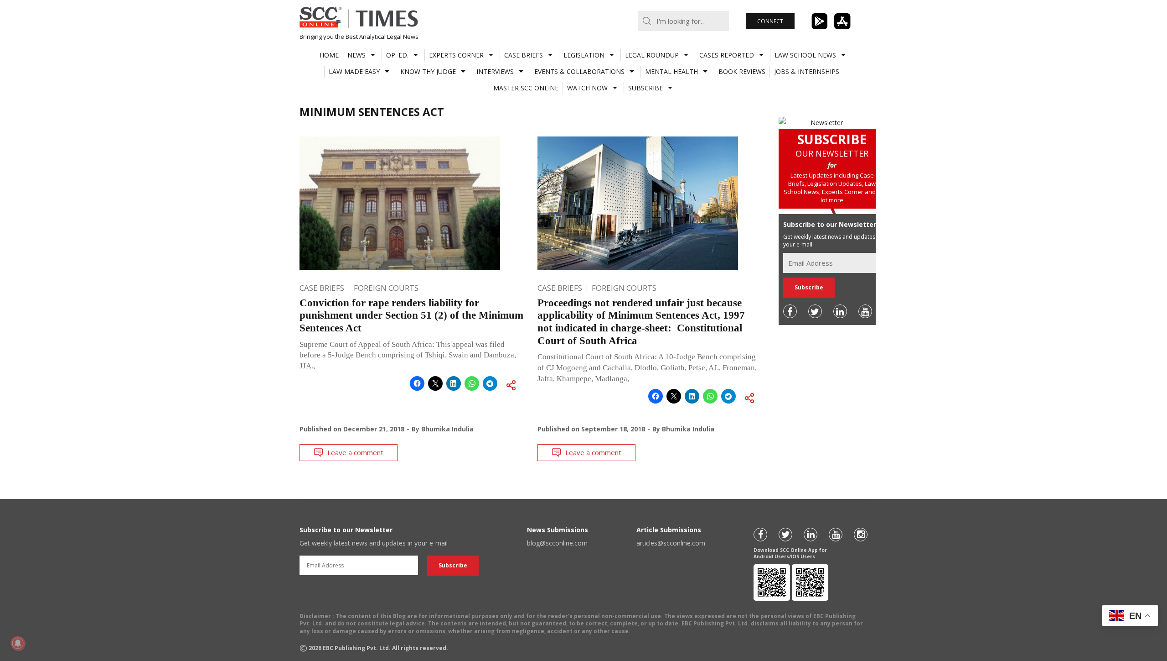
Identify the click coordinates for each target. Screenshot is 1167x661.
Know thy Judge (428, 71)
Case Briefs (523, 55)
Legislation (583, 55)
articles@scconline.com (670, 543)
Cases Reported (726, 55)
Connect (770, 21)
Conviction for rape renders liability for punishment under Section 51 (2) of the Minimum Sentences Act (411, 315)
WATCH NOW (587, 88)
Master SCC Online (525, 88)
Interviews (495, 71)
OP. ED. (397, 55)
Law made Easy (354, 71)
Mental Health (671, 71)
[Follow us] (790, 311)
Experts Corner (456, 55)
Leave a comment (355, 452)
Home (329, 55)
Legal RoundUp (652, 55)
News (356, 55)
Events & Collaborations (579, 71)
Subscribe (645, 88)
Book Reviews (741, 71)
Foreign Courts (386, 288)
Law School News (805, 55)
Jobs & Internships (806, 71)
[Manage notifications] (17, 643)
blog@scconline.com (557, 543)
